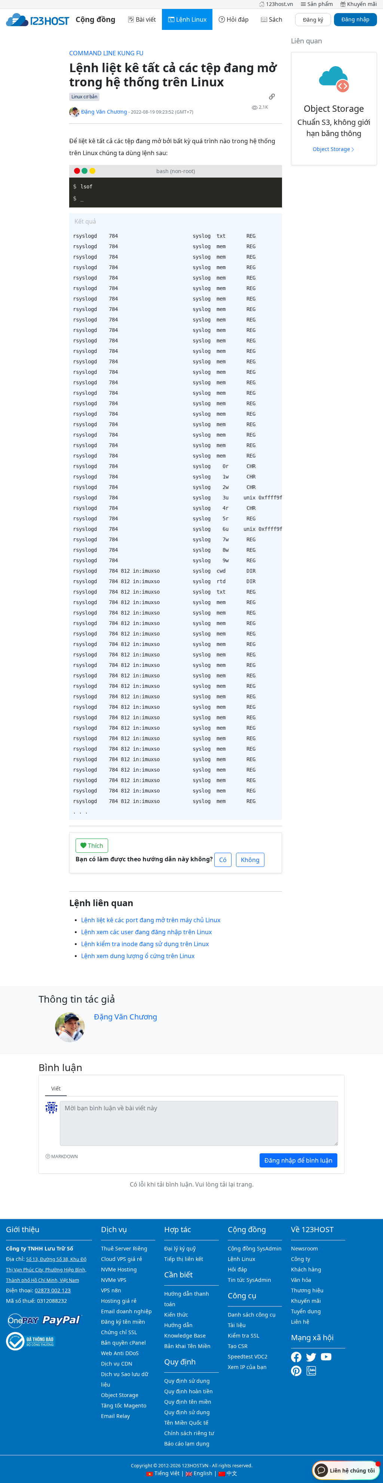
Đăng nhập (355, 19)
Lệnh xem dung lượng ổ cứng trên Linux (137, 956)
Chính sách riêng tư (189, 1433)
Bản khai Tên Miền (187, 1346)
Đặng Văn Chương (103, 111)
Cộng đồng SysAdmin (255, 1248)
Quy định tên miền (187, 1401)
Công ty (300, 1258)
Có (223, 860)
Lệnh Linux (241, 1258)
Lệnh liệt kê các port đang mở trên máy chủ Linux (150, 920)
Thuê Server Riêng (124, 1248)
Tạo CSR (238, 1346)
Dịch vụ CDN (116, 1363)
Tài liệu (237, 1325)
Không (250, 860)
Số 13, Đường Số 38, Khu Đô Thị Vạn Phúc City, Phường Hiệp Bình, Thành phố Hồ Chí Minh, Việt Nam (46, 1269)
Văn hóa (301, 1279)
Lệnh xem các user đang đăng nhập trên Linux (146, 932)
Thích (94, 846)
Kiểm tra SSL (243, 1335)
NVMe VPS (113, 1279)
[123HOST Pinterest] (297, 1370)
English (202, 1473)
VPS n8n (111, 1290)
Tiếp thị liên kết (183, 1258)
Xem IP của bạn (247, 1366)
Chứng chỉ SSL (119, 1332)
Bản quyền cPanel (123, 1342)
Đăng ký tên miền (123, 1321)
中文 (231, 1473)
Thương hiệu (307, 1290)
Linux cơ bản (84, 96)
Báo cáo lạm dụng (186, 1443)
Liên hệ (300, 1321)
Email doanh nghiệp (126, 1311)
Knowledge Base (185, 1335)
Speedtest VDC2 (247, 1356)
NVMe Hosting (119, 1269)
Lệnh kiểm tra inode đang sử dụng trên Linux (145, 944)
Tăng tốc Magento (123, 1405)
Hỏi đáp (237, 1269)
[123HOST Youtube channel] (327, 1356)
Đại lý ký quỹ (180, 1248)
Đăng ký (313, 19)
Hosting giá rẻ (119, 1300)
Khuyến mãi (306, 1300)
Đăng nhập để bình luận (298, 1160)
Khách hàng (306, 1269)
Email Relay (115, 1415)
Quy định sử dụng (187, 1380)
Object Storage (331, 149)
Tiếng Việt (166, 1473)
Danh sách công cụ (252, 1314)
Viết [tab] (56, 1088)
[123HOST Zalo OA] (311, 1370)
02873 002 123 (53, 1290)
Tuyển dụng (306, 1311)
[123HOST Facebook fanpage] (298, 1356)
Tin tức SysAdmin (249, 1279)
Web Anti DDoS (120, 1353)
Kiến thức (176, 1314)
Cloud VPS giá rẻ (121, 1258)
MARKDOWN (64, 1156)
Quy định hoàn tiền (188, 1391)
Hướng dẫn (178, 1325)
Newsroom (304, 1248)
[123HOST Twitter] (312, 1356)
